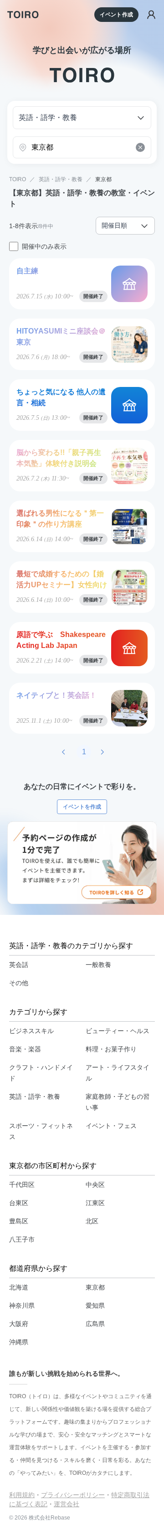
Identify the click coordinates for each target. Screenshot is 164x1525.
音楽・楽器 (25, 1049)
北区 (92, 1221)
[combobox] (82, 147)
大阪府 (18, 1323)
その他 (18, 983)
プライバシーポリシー (73, 1495)
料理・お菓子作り (111, 1049)
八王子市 (22, 1239)
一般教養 (98, 964)
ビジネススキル (31, 1030)
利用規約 (22, 1495)
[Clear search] (140, 147)
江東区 (95, 1202)
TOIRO (17, 179)
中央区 (95, 1184)
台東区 (18, 1202)
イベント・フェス (111, 1125)
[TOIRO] (23, 14)
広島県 (95, 1323)
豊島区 (18, 1221)
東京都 (103, 179)
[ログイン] (151, 14)
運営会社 (66, 1504)
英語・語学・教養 (60, 179)
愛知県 (95, 1305)
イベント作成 (116, 14)
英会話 (18, 964)
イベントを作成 (82, 807)
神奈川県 (22, 1305)
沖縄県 (18, 1342)
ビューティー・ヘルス (117, 1030)
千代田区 (22, 1184)
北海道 (18, 1287)
